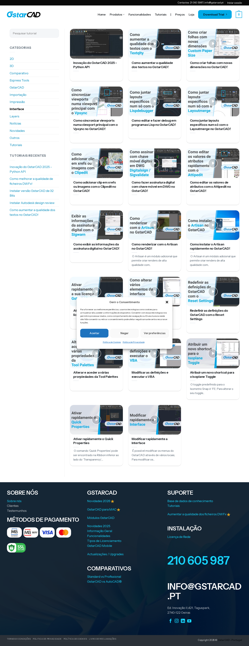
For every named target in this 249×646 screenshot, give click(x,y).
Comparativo (19, 73)
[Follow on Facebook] (170, 621)
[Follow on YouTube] (189, 621)
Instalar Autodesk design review (32, 203)
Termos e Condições (19, 639)
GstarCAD (17, 87)
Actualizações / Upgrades (105, 554)
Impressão (17, 102)
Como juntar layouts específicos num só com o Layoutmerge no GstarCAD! (210, 125)
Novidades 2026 (99, 501)
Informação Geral (99, 531)
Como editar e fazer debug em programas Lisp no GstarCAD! (154, 123)
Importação (18, 95)
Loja (191, 14)
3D (12, 66)
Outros (15, 138)
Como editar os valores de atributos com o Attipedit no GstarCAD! (210, 186)
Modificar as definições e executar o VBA (150, 374)
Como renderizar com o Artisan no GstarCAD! (154, 246)
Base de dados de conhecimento (190, 501)
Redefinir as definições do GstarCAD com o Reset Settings (209, 315)
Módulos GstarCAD (100, 518)
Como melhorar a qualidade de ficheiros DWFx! (31, 181)
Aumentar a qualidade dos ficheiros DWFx (197, 514)
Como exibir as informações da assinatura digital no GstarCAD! (96, 246)
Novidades (17, 131)
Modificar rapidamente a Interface (150, 441)
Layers (14, 116)
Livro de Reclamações (102, 639)
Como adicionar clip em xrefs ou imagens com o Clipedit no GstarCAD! (94, 186)
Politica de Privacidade (134, 342)
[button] (167, 302)
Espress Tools (19, 80)
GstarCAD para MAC (101, 509)
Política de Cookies (112, 342)
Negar (124, 333)
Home (102, 14)
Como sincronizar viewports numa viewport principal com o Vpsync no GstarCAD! (95, 125)
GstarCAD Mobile (99, 546)
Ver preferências (155, 333)
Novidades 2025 (98, 526)
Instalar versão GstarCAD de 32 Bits (32, 193)
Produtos (116, 14)
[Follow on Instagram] (177, 621)
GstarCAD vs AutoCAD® (104, 581)
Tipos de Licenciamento (104, 541)
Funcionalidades (140, 14)
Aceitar (94, 333)
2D (12, 59)
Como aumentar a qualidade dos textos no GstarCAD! (32, 212)
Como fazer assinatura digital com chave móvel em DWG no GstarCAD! (153, 186)
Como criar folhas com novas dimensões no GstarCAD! (211, 65)
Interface (17, 109)
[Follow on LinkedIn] (183, 621)
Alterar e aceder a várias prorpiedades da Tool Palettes (95, 374)
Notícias (15, 123)
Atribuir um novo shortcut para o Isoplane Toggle (212, 374)
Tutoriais (161, 14)
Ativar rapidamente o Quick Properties (93, 441)
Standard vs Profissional (104, 576)
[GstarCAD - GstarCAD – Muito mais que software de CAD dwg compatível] (23, 14)
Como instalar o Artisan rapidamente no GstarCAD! (210, 246)
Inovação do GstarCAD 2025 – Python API (31, 169)
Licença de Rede (178, 537)
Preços (180, 14)
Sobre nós (14, 501)
